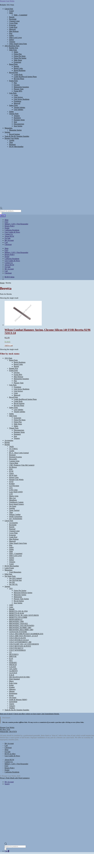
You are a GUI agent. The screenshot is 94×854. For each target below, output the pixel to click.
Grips (16, 95)
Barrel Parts (13, 64)
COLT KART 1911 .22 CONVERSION (24, 644)
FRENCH (13, 665)
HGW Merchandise (16, 147)
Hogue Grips (14, 477)
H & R (11, 675)
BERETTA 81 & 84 (16, 613)
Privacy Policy (5, 778)
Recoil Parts (13, 72)
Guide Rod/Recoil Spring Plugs (25, 77)
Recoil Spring (19, 601)
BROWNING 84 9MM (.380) (20, 628)
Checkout (8, 244)
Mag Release (14, 31)
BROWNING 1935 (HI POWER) (21, 626)
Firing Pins (18, 54)
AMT (11, 605)
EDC (11, 469)
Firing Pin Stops (19, 56)
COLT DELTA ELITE (17, 638)
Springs (7, 132)
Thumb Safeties (19, 107)
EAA (11, 658)
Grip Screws (18, 97)
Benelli (11, 609)
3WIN (11, 447)
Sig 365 (12, 582)
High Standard (14, 679)
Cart (6, 242)
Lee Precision (14, 486)
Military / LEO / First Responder (16, 224)
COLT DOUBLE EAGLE (19, 640)
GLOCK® (13, 673)
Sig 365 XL (13, 584)
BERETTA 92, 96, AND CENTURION (24, 615)
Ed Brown (13, 467)
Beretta (7, 442)
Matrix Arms (13, 496)
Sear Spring (18, 126)
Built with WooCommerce (20, 778)
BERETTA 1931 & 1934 (18, 611)
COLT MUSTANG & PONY (20, 646)
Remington (13, 693)
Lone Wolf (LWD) (16, 492)
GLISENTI (13, 671)
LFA (11, 488)
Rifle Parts (8, 574)
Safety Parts (13, 105)
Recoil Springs (14, 134)
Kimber (12, 484)
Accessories (9, 440)
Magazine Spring (15, 130)
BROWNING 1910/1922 (18, 623)
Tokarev (12, 706)
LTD (11, 494)
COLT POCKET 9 (16, 648)
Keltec (11, 685)
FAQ (6, 222)
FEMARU (13, 663)
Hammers (17, 118)
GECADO (13, 669)
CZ (10, 652)
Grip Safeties (18, 109)
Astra (11, 607)
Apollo (11, 140)
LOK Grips (13, 490)
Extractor (12, 25)
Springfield (13, 702)
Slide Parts (13, 50)
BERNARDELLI (15, 619)
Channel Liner (14, 21)
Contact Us (9, 234)
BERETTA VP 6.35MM (18, 617)
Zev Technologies (15, 519)
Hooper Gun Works (7, 1)
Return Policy (10, 226)
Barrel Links (18, 68)
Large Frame (9, 568)
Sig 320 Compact (15, 578)
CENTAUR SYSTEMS (18, 632)
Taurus (11, 704)
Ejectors (17, 85)
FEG (11, 660)
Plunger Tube (19, 89)
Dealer (7, 228)
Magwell (12, 29)
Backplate (12, 19)
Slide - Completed (15, 554)
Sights (11, 112)
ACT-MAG (13, 449)
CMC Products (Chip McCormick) (21, 465)
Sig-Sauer (12, 697)
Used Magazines (15, 572)
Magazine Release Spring (23, 593)
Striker (11, 40)
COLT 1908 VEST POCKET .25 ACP (23, 636)
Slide (11, 13)
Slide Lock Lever (15, 38)
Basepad (12, 529)
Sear (15, 122)
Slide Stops (18, 60)
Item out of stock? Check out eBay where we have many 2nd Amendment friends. (29, 714)
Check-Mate (13, 463)
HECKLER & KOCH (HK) (19, 677)
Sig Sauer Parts (10, 576)
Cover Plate (13, 23)
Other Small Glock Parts (18, 44)
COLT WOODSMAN (17, 650)
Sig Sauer (12, 506)
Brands (7, 445)
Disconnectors (19, 124)
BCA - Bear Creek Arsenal (19, 453)
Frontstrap (17, 101)
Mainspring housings (21, 87)
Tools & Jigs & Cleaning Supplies (17, 136)
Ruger (11, 695)
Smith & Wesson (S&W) (18, 700)
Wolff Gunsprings (15, 516)
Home (2, 283)
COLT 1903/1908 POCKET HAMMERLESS (26, 634)
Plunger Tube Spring (21, 599)
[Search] (1, 213)
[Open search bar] (1, 209)
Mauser (12, 691)
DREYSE (13, 656)
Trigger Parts (13, 114)
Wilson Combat (14, 514)
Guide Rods (18, 75)
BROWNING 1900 (16, 621)
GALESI (12, 667)
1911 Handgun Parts (12, 46)
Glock (11, 473)
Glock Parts (9, 9)
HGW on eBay (10, 754)
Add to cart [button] (9, 345)
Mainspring (18, 597)
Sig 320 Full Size (15, 580)
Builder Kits (13, 48)
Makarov (12, 689)
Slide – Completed (20, 15)
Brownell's (13, 459)
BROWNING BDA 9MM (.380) (21, 630)
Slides (16, 52)
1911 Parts (8, 358)
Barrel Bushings (19, 70)
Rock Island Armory (16, 504)
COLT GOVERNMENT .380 (20, 642)
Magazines (8, 128)
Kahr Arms (13, 683)
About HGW (9, 236)
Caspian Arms (14, 461)
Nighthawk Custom (16, 502)
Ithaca (11, 681)
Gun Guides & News (12, 232)
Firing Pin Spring (20, 58)
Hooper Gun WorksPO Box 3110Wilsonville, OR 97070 (8, 729)
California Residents (12, 230)
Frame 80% (18, 91)
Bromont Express (15, 457)
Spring (11, 558)
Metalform (13, 500)
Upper (11, 11)
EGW (11, 471)
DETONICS (13, 654)
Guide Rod (13, 27)
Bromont (12, 144)
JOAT (11, 482)
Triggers (12, 42)
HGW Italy (13, 475)
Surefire (12, 508)
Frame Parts (13, 81)
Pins (10, 33)
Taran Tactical (14, 510)
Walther (12, 708)
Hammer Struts (19, 120)
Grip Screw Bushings (21, 99)
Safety (11, 35)
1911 (11, 588)
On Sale (7, 238)
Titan (11, 142)
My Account (9, 240)
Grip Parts (13, 93)
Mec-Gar (12, 498)
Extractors (17, 62)
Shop (6, 220)
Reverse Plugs (19, 79)
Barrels (11, 17)
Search (7, 784)
